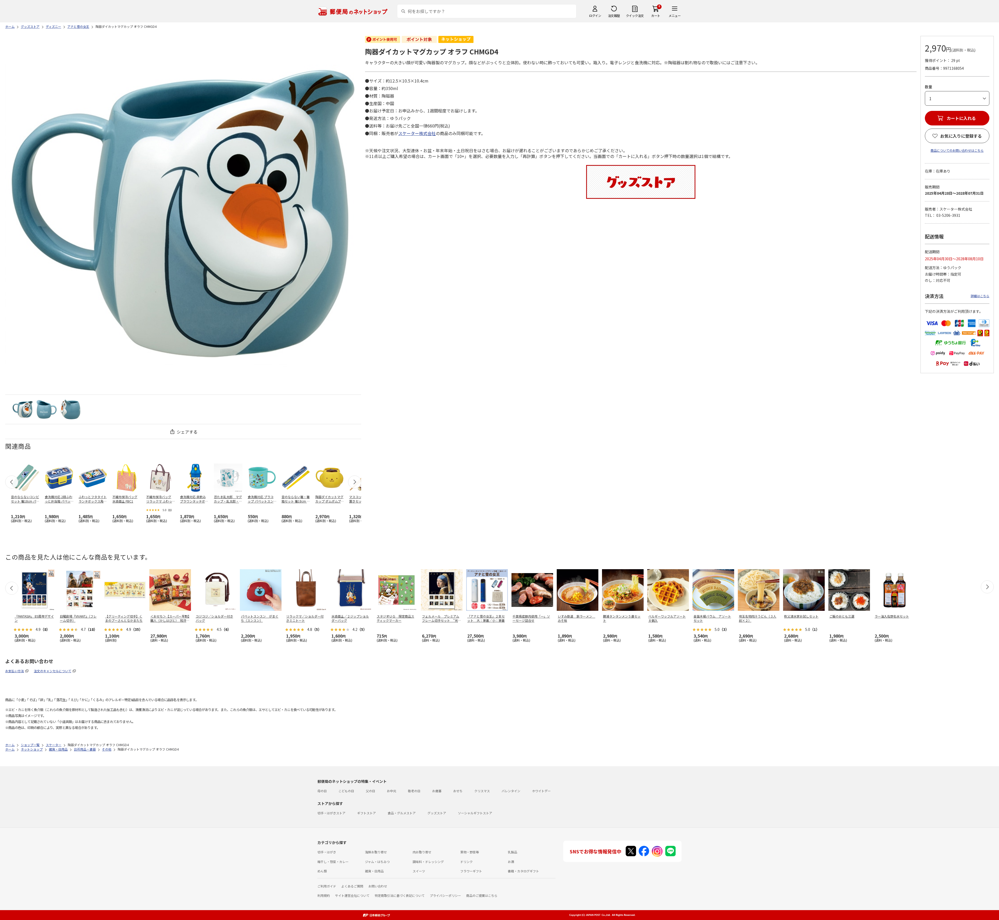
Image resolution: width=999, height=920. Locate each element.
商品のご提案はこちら (481, 895)
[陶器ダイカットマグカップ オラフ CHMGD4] (22, 409)
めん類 (322, 871)
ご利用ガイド (326, 886)
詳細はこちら (980, 296)
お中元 (391, 791)
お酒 (511, 861)
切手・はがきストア (331, 813)
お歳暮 (436, 791)
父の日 (370, 791)
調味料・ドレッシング (428, 861)
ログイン (595, 15)
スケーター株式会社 (417, 133)
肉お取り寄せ (422, 852)
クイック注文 (635, 15)
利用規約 (323, 895)
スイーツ (419, 871)
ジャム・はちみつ (377, 861)
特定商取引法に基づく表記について (400, 895)
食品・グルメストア (402, 813)
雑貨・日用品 (374, 871)
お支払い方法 (14, 671)
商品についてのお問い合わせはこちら (957, 150)
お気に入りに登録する (961, 136)
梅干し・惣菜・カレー (333, 861)
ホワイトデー (541, 791)
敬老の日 (414, 791)
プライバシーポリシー (445, 895)
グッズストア (436, 813)
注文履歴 (614, 15)
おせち (458, 791)
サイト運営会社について (352, 895)
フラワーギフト (471, 871)
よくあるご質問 (352, 886)
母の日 (322, 791)
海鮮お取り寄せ (376, 852)
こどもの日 (346, 791)
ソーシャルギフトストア (475, 813)
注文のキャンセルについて (52, 671)
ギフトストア (366, 813)
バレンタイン (511, 791)
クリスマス (482, 791)
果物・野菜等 (469, 852)
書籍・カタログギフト (523, 871)
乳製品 (512, 852)
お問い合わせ (377, 886)
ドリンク (466, 861)
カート (655, 15)
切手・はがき (326, 852)
